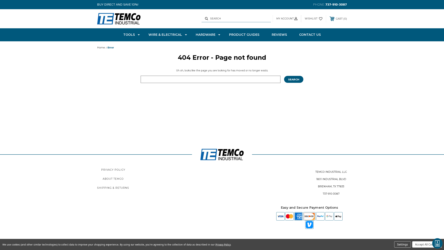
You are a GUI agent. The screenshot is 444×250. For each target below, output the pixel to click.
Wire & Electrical (165, 35)
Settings (402, 244)
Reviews (279, 35)
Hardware (205, 35)
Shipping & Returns (113, 187)
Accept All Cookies (427, 244)
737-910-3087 (336, 4)
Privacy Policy (113, 169)
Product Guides (244, 35)
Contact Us (310, 35)
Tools (129, 35)
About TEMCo (113, 178)
